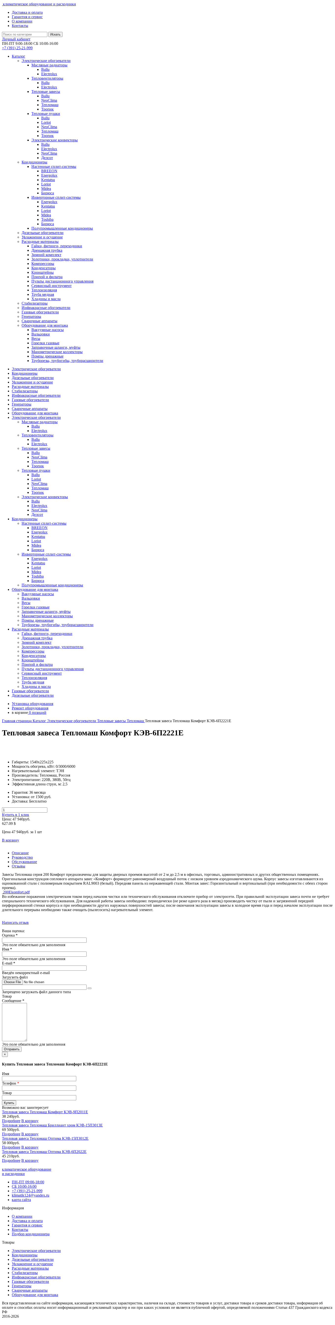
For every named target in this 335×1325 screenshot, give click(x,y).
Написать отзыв (15, 922)
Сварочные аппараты (30, 1290)
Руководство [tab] (22, 857)
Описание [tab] (20, 853)
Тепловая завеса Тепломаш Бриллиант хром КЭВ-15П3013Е (52, 1125)
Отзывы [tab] (18, 866)
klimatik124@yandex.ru (30, 1195)
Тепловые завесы (112, 721)
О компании (22, 21)
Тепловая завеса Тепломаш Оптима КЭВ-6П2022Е (44, 1152)
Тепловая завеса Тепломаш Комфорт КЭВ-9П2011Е (45, 1112)
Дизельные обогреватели (33, 1259)
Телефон (10, 1083)
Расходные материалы (30, 1268)
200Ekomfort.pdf (16, 892)
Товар (7, 1093)
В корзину (10, 840)
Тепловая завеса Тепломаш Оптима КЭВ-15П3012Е (45, 1138)
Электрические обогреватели (72, 721)
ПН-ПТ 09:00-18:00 (28, 1182)
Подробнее (11, 1121)
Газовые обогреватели (30, 1281)
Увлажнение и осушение (32, 1264)
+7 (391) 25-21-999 (27, 1191)
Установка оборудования (32, 704)
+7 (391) (17, 48)
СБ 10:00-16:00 (24, 1186)
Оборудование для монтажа (35, 1295)
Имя (5, 1074)
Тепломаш (136, 721)
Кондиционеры (25, 1255)
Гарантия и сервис (27, 17)
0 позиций (37, 712)
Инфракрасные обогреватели (36, 1277)
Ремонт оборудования (30, 708)
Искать (55, 34)
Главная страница (17, 721)
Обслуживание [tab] (24, 862)
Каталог (18, 56)
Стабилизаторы (25, 1273)
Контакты (20, 26)
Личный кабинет (16, 39)
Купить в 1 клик (15, 815)
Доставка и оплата (27, 12)
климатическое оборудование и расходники (39, 4)
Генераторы (21, 1286)
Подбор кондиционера (31, 1234)
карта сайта (21, 1200)
